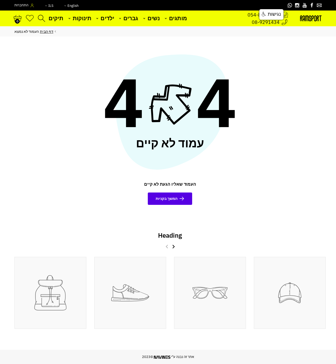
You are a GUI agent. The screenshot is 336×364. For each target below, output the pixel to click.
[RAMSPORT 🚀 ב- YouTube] (304, 5)
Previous (167, 246)
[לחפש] (42, 18)
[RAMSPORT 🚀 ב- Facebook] (312, 5)
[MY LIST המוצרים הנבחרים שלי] (30, 18)
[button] (271, 14)
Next (173, 246)
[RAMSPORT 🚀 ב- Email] (319, 5)
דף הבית (46, 31)
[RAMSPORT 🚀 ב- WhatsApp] (289, 5)
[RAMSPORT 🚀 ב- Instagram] (297, 5)
